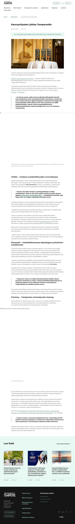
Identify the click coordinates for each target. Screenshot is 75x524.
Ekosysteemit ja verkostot (31, 7)
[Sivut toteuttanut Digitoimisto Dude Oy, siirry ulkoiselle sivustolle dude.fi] (60, 517)
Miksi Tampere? (17, 7)
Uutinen (37, 480)
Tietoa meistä (7, 10)
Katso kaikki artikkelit (63, 444)
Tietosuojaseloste (44, 496)
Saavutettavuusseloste (45, 499)
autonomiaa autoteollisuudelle (31, 195)
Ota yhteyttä (56, 3)
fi (61, 3)
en (63, 3)
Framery (21, 92)
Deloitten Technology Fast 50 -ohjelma (22, 78)
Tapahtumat (54, 7)
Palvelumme (7, 7)
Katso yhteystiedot (9, 512)
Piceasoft (14, 92)
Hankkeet (63, 7)
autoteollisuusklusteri (45, 221)
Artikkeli (23, 29)
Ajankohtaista (44, 7)
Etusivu (5, 17)
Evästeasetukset (9, 516)
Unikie (55, 90)
